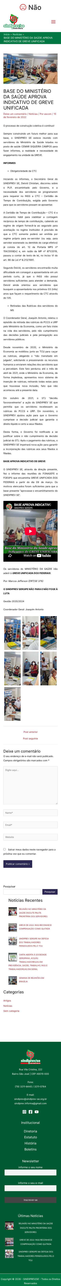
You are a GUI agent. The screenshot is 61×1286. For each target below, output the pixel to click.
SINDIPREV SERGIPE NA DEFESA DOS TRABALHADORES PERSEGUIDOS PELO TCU (34, 942)
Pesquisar (9, 886)
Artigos (7, 1000)
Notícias (33, 114)
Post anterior (31, 732)
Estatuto (30, 1137)
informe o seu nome (30, 1167)
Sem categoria (11, 1011)
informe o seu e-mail (30, 1183)
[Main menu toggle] (53, 21)
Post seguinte (30, 739)
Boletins (30, 1149)
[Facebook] (30, 1112)
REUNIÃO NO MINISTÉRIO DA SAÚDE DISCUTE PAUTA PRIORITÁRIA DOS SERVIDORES (33, 913)
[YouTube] (37, 1112)
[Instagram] (24, 1112)
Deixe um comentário (15, 114)
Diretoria (30, 1131)
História (30, 1143)
